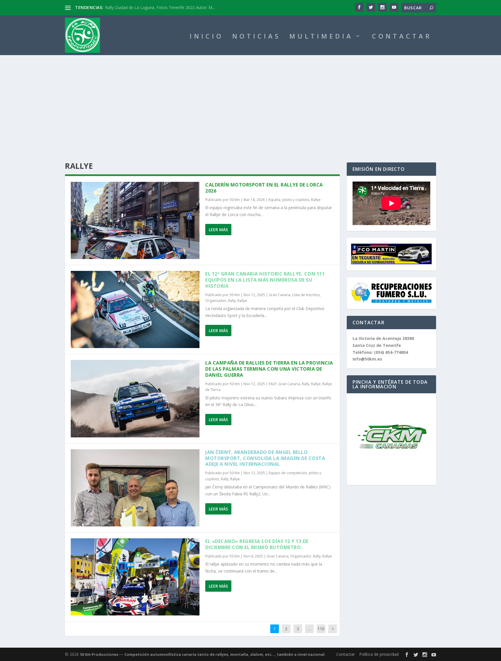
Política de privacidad (379, 654)
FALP (273, 383)
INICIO (207, 37)
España (274, 199)
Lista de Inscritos (306, 294)
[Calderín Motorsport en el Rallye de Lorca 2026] (135, 220)
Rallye (316, 199)
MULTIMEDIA (321, 37)
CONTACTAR (402, 37)
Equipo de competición (288, 472)
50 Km (235, 199)
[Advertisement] (250, 98)
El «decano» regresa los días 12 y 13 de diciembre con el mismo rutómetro (256, 544)
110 (320, 628)
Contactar (345, 654)
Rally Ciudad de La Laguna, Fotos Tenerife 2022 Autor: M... (160, 7)
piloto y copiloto (295, 199)
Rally (232, 300)
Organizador (215, 300)
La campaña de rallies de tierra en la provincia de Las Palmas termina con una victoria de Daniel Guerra (269, 369)
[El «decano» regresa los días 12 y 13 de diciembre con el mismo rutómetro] (135, 576)
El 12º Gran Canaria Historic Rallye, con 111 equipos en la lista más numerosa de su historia (265, 280)
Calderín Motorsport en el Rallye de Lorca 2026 (264, 188)
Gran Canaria (280, 294)
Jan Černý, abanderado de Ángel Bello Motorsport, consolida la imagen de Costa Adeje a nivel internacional (265, 458)
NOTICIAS (256, 37)
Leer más (218, 229)
